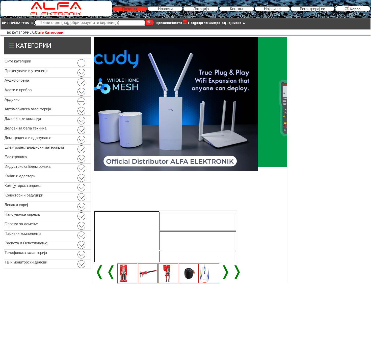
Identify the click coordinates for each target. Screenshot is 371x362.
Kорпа (354, 9)
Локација (201, 9)
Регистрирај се (312, 9)
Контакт (237, 9)
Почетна (129, 9)
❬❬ (105, 271)
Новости (165, 9)
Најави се (272, 9)
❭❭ (231, 271)
